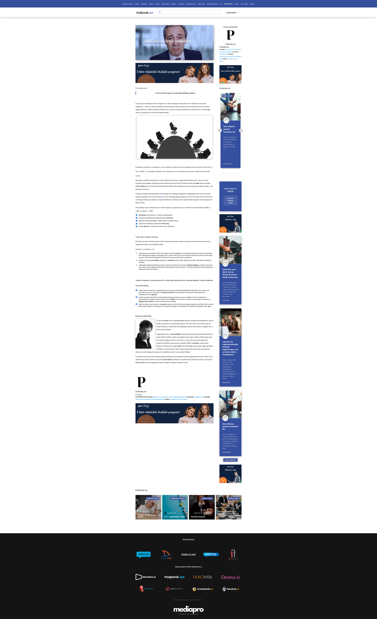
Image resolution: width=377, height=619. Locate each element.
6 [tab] (237, 173)
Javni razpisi (181, 4)
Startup (158, 4)
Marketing (144, 4)
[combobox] (188, 12)
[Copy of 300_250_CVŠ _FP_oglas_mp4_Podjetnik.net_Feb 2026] (230, 83)
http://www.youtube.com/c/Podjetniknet (149, 399)
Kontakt (252, 4)
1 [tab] (223, 173)
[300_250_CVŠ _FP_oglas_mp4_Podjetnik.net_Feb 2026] (230, 232)
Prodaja (174, 4)
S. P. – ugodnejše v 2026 (174, 516)
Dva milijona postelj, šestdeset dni (230, 426)
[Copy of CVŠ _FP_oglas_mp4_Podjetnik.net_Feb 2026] (174, 82)
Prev (220, 130)
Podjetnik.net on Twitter (179, 399)
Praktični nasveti (191, 4)
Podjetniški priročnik (212, 4)
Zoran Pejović (226, 452)
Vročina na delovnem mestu (228, 129)
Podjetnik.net (150, 45)
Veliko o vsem (201, 4)
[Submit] (159, 12)
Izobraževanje (161, 45)
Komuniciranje (166, 4)
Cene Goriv (225, 300)
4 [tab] (231, 173)
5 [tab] (234, 173)
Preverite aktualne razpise (230, 200)
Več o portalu (244, 4)
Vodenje (151, 4)
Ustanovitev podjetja (127, 4)
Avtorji (237, 4)
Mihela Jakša (227, 164)
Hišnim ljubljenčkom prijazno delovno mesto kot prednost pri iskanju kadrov (228, 514)
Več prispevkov (230, 460)
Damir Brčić (226, 382)
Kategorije (231, 13)
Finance (137, 4)
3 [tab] (228, 173)
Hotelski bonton (198, 516)
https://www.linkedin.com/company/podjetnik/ (170, 397)
